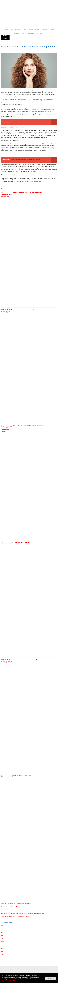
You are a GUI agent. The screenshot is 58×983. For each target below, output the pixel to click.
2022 (2, 938)
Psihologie (45, 29)
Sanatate (16, 33)
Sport (23, 33)
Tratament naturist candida (21, 542)
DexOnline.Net (13, 895)
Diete (11, 29)
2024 (2, 932)
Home (6, 29)
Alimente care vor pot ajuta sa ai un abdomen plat (16, 903)
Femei (24, 29)
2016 (2, 951)
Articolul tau (40, 33)
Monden (37, 29)
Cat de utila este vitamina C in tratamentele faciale (28, 425)
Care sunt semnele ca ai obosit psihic (12, 906)
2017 (2, 948)
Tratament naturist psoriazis (22, 775)
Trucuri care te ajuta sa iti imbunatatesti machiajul (15, 910)
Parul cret (4, 91)
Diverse (17, 29)
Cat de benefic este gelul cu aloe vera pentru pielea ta (29, 659)
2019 (2, 941)
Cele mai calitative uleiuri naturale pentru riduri (15, 916)
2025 (2, 929)
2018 (2, 945)
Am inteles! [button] (50, 978)
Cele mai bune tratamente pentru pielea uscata (27, 192)
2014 (2, 954)
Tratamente (30, 33)
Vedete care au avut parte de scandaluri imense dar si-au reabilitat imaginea (23, 913)
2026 (2, 925)
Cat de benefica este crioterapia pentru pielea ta (28, 309)
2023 (2, 935)
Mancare (30, 29)
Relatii (52, 29)
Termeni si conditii (7, 980)
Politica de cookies (18, 980)
